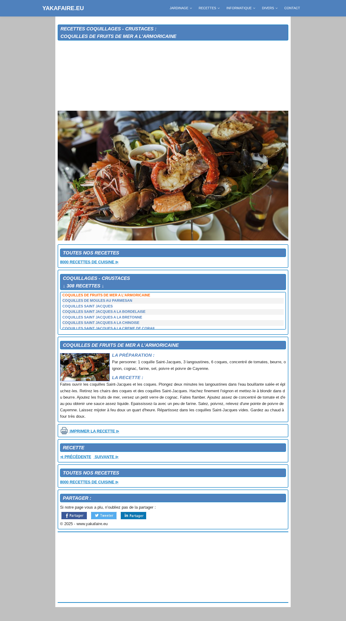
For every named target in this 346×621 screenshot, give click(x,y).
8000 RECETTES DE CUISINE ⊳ (89, 262)
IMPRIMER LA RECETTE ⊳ (93, 431)
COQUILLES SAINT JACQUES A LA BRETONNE (102, 317)
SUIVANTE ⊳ (106, 457)
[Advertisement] (173, 76)
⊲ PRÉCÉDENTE (75, 457)
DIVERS (268, 8)
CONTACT (292, 8)
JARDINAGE (179, 8)
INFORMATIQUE (239, 8)
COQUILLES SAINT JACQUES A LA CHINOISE (100, 323)
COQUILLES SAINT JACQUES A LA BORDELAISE (103, 312)
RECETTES (207, 8)
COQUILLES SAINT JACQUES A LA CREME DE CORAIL (109, 328)
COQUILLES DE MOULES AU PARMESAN (97, 300)
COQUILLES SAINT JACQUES (87, 306)
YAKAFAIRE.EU (63, 8)
